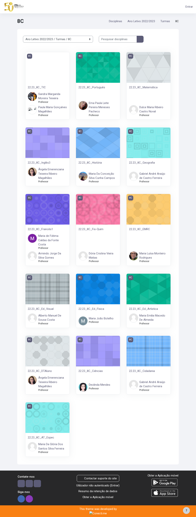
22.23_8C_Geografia (142, 162)
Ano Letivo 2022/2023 (141, 21)
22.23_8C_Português (91, 87)
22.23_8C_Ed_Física (91, 309)
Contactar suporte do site (100, 478)
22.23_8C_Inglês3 (39, 162)
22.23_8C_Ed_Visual (41, 309)
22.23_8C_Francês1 (40, 229)
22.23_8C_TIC (37, 87)
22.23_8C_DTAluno (40, 371)
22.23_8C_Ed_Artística (143, 309)
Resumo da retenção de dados (97, 491)
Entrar (189, 6)
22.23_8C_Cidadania (142, 371)
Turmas (165, 21)
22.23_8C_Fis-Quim (90, 229)
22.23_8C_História (90, 162)
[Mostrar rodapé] (186, 510)
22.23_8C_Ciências (90, 371)
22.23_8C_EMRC (139, 229)
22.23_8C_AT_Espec (41, 437)
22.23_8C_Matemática (143, 87)
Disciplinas (115, 21)
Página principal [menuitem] (42, 6)
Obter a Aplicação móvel (97, 497)
